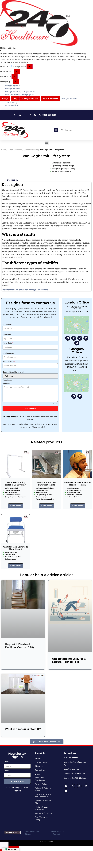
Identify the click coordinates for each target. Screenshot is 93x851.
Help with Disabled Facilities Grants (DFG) (19, 646)
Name (7, 762)
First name (7, 324)
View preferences (30, 98)
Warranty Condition (43, 813)
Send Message (30, 408)
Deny (15, 98)
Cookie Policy (11, 102)
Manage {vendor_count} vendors (20, 91)
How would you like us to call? (14, 372)
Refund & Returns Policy (43, 789)
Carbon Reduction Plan (43, 801)
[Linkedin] (85, 338)
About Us (39, 766)
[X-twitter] (73, 338)
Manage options (12, 85)
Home (3, 150)
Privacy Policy (11, 105)
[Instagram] (79, 338)
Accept (5, 98)
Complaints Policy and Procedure (43, 795)
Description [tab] (12, 180)
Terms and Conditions (40, 779)
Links (37, 774)
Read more (15, 506)
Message (6, 383)
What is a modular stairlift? (23, 729)
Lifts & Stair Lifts (15, 150)
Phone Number (9, 362)
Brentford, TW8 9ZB (71, 769)
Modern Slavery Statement (42, 808)
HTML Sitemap (12, 787)
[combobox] (7, 380)
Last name (7, 335)
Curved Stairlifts (31, 150)
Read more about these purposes (19, 94)
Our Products (41, 762)
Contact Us (40, 770)
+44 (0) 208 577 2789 (78, 311)
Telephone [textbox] (7, 380)
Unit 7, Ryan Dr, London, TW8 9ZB (77, 307)
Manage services (12, 88)
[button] (46, 50)
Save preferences (50, 98)
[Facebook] (67, 338)
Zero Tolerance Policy (41, 818)
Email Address (9, 353)
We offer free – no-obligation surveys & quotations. (25, 289)
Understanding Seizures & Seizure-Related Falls (69, 660)
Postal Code (8, 343)
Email (6, 771)
